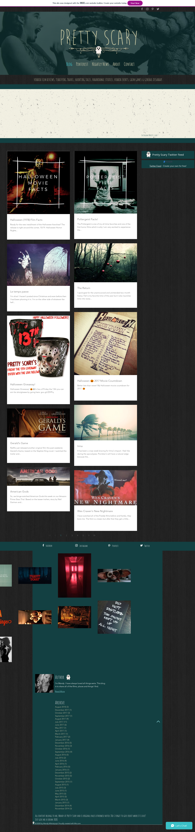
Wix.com (77, 823)
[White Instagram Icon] (76, 545)
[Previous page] (55, 535)
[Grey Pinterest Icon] (152, 9)
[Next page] (88, 535)
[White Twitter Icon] (141, 545)
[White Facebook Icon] (43, 545)
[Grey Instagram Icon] (147, 9)
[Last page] (94, 535)
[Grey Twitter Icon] (158, 9)
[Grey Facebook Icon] (142, 9)
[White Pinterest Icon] (109, 545)
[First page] (49, 535)
